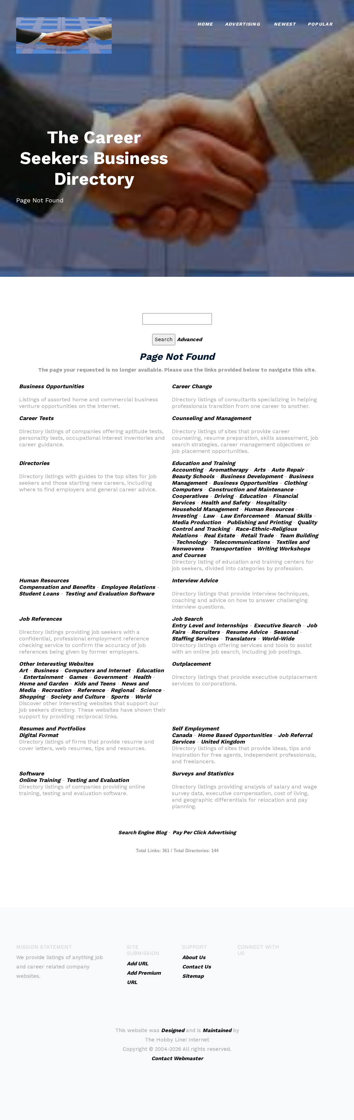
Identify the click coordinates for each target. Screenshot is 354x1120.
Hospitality (271, 502)
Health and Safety (225, 502)
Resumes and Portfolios (52, 728)
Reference (91, 690)
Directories (34, 463)
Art (23, 670)
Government (110, 677)
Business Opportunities (51, 386)
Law (208, 515)
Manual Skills (293, 515)
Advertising (242, 24)
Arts (260, 469)
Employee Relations (128, 587)
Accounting (187, 469)
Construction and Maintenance (250, 489)
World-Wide (278, 638)
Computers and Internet (97, 670)
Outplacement (191, 664)
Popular (320, 24)
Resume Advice (247, 632)
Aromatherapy (228, 469)
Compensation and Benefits (57, 587)
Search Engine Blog (142, 832)
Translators (240, 638)
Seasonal (285, 632)
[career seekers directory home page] (64, 34)
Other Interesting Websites (56, 664)
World (143, 696)
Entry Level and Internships (210, 625)
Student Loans (39, 593)
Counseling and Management (211, 418)
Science (150, 690)
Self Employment (195, 728)
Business (46, 670)
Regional (122, 690)
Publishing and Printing (259, 522)
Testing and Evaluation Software (109, 593)
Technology (191, 542)
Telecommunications (241, 542)
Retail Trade (257, 535)
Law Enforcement (244, 515)
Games (78, 677)
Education (253, 496)
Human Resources (269, 509)
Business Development (251, 476)
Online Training (39, 780)
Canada (182, 735)
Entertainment (43, 677)
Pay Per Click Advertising (204, 832)
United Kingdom (223, 741)
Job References (40, 619)
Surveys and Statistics (203, 773)
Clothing (295, 483)
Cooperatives (190, 496)
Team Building (298, 535)
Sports (120, 696)
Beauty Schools (193, 476)
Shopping (32, 696)
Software (31, 773)
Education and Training (203, 463)
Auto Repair (287, 469)
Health (142, 677)
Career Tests (36, 418)
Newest (285, 24)
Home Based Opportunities (235, 735)
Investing (184, 515)
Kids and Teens (94, 683)
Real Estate (219, 535)
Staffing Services (195, 638)
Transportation (230, 548)
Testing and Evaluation (97, 780)
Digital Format (38, 735)
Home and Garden (43, 683)
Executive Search (277, 625)
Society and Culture (77, 696)
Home (205, 24)
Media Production (196, 522)
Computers (187, 489)
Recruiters (205, 632)
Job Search (187, 619)
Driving (223, 496)
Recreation (56, 690)
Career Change (192, 386)
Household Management (205, 509)
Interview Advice (195, 580)
